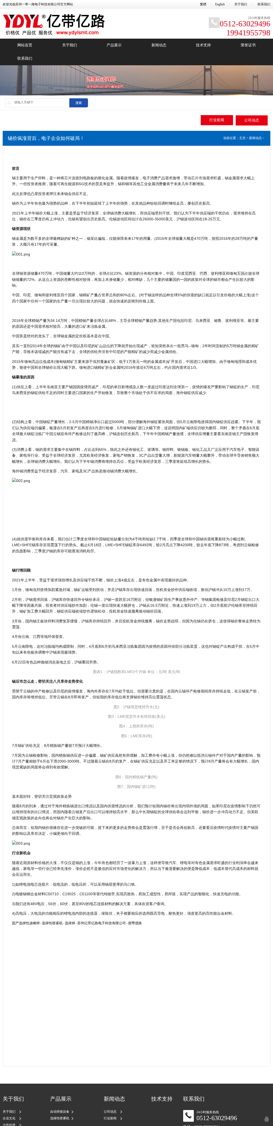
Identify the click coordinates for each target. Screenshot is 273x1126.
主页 (242, 138)
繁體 (203, 4)
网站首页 (24, 45)
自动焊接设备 (59, 1111)
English (220, 4)
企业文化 (9, 1118)
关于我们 (240, 4)
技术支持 (203, 45)
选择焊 (70, 923)
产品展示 (114, 45)
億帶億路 (135, 923)
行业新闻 (216, 120)
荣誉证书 (248, 45)
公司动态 (251, 120)
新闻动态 (158, 45)
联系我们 (264, 4)
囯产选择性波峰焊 (26, 923)
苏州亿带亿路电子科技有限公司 (101, 923)
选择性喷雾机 (52, 923)
